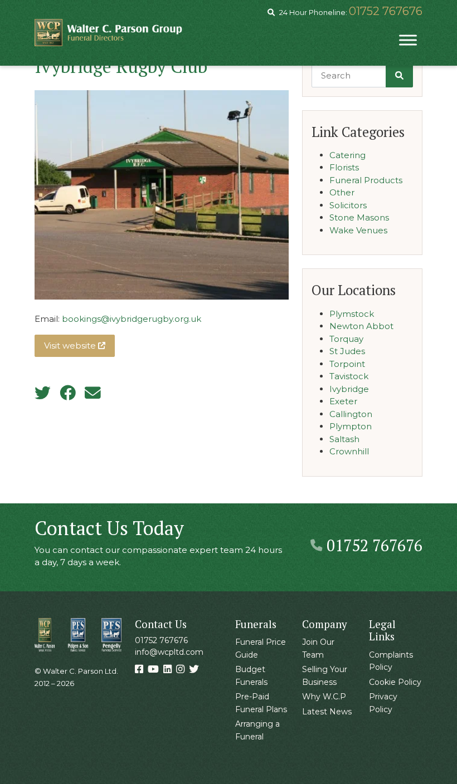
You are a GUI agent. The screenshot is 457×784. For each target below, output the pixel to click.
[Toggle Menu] (408, 40)
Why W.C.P (324, 697)
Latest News (327, 712)
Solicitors (348, 205)
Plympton (350, 426)
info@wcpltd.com (169, 652)
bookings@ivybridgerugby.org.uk (131, 318)
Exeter (343, 401)
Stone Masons (359, 217)
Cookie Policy (395, 682)
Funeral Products (365, 180)
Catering (347, 155)
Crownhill (349, 451)
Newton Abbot (361, 326)
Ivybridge (349, 389)
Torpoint (347, 364)
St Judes (347, 351)
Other (341, 192)
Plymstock (351, 313)
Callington (350, 414)
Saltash (344, 439)
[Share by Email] (93, 393)
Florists (344, 167)
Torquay (346, 339)
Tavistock (348, 376)
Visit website (71, 345)
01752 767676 (385, 11)
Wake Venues (358, 230)
